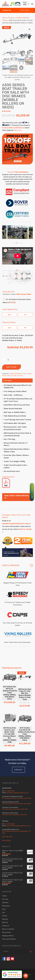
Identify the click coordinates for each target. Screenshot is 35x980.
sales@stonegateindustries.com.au (17, 792)
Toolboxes (5, 902)
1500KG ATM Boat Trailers (18, 373)
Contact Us (6, 10)
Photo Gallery (6, 840)
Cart (3, 912)
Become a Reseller (8, 929)
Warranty (5, 919)
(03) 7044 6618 (9, 824)
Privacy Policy (6, 932)
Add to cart (11, 367)
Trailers (4, 896)
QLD (9, 314)
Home (4, 18)
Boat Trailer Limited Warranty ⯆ (17, 497)
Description (8, 380)
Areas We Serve (7, 836)
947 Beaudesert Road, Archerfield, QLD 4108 (16, 798)
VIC (25, 314)
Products (11, 18)
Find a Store (25, 10)
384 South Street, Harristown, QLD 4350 (15, 809)
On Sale (20, 375)
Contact (18, 770)
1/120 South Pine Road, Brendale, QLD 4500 (16, 803)
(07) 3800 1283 (9, 791)
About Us (5, 922)
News (4, 909)
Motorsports (6, 906)
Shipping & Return (8, 935)
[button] (30, 3)
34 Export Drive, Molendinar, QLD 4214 (14, 814)
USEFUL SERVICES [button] (10, 565)
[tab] (17, 380)
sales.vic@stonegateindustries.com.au (18, 825)
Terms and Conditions (9, 939)
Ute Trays (5, 899)
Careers (4, 916)
